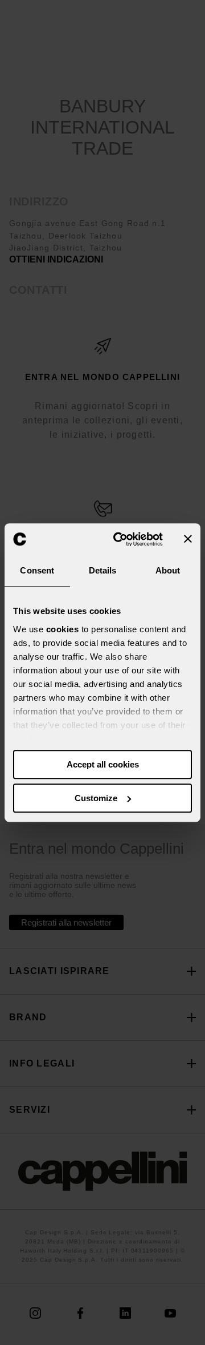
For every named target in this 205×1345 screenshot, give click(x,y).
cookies (62, 629)
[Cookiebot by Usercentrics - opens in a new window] (120, 539)
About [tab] (168, 570)
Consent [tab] (37, 570)
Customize (96, 798)
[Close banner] (188, 539)
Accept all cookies (103, 764)
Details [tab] (103, 570)
